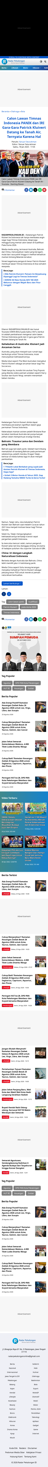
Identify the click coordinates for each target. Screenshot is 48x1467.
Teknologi (35, 1417)
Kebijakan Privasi (33, 1452)
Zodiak (31, 688)
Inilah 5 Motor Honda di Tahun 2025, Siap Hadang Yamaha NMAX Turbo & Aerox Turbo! (24, 476)
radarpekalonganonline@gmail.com (24, 1356)
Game (35, 1429)
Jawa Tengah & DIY (12, 1376)
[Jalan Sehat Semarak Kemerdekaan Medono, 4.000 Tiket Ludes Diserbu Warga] (40, 745)
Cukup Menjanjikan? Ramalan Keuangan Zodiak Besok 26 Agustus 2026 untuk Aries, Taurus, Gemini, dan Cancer (16, 726)
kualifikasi (33, 601)
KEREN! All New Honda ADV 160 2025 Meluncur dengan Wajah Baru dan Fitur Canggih (22, 282)
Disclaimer (32, 1448)
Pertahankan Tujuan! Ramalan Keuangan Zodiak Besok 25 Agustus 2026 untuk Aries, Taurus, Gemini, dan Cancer (16, 1073)
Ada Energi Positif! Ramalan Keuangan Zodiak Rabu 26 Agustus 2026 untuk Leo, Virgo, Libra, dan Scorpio (16, 706)
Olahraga (15, 111)
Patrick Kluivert (10, 607)
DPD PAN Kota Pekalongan (27, 683)
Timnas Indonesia (11, 612)
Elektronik (12, 1417)
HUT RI (6, 688)
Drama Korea (12, 1429)
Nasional (12, 1368)
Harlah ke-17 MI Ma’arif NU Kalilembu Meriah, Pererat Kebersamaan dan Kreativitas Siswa (35, 821)
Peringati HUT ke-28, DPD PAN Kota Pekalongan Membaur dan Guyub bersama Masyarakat (17, 780)
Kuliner (36, 1372)
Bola (23, 111)
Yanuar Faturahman (27, 141)
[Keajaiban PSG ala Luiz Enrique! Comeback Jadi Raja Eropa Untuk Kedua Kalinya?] (12, 842)
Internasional (12, 1372)
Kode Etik (13, 1448)
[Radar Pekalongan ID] (13, 62)
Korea (12, 1425)
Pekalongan (7, 967)
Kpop (12, 1433)
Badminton (35, 1380)
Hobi (36, 1368)
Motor (35, 1405)
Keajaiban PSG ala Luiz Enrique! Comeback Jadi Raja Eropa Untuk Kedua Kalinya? (12, 854)
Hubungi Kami (16, 1456)
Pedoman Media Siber (15, 1452)
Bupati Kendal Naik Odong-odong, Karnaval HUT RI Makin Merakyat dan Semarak (16, 1110)
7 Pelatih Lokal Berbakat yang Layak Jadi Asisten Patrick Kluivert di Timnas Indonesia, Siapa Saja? (24, 469)
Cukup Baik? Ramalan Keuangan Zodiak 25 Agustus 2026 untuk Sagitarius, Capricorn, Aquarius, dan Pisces (17, 762)
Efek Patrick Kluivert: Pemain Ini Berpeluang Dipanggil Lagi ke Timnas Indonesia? (24, 275)
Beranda (5, 111)
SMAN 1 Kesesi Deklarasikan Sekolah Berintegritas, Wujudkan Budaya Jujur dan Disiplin (12, 822)
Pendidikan (35, 1413)
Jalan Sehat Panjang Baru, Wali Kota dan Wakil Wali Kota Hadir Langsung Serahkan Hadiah (16, 1092)
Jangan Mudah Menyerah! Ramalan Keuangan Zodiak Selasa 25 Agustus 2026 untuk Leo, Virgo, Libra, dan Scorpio (15, 1052)
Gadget (36, 1425)
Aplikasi (36, 1421)
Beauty (12, 1405)
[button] (5, 67)
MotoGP (36, 1393)
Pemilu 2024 (35, 1409)
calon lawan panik (16, 601)
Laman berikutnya (11, 583)
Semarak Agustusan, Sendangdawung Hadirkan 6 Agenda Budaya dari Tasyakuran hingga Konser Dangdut (17, 1164)
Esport (35, 1388)
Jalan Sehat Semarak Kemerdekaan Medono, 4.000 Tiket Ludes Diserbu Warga (15, 744)
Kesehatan (12, 1401)
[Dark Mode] (41, 61)
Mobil (35, 1401)
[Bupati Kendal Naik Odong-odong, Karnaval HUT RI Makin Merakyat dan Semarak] (40, 1111)
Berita (4, 68)
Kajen (12, 1388)
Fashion (12, 1409)
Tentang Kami (30, 1456)
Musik (12, 1438)
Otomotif (35, 1397)
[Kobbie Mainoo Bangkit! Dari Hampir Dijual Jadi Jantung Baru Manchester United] (35, 842)
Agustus (7, 683)
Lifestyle (14, 68)
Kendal (5, 1117)
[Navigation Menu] (45, 61)
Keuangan (18, 688)
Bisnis (25, 68)
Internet (36, 1433)
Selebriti (35, 1364)
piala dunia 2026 (29, 607)
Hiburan (36, 68)
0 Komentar (9, 190)
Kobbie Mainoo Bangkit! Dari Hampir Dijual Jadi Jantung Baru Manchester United (35, 855)
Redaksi (22, 1448)
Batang (12, 1384)
